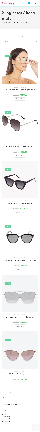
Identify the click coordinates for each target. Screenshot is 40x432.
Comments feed (7, 419)
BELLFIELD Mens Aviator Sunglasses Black (20, 147)
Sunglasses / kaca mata (20, 23)
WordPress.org (6, 421)
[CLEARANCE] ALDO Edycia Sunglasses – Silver (20, 317)
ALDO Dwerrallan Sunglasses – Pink (20, 374)
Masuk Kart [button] (20, 99)
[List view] (22, 36)
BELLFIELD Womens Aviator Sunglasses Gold (20, 90)
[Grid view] (17, 36)
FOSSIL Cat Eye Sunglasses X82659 (20, 203)
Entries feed (6, 416)
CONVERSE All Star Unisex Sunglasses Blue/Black (20, 260)
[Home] (2, 23)
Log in (4, 414)
